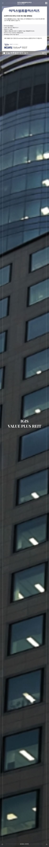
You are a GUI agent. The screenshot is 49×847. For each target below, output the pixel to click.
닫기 (44, 9)
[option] (24, 28)
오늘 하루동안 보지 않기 (17, 53)
